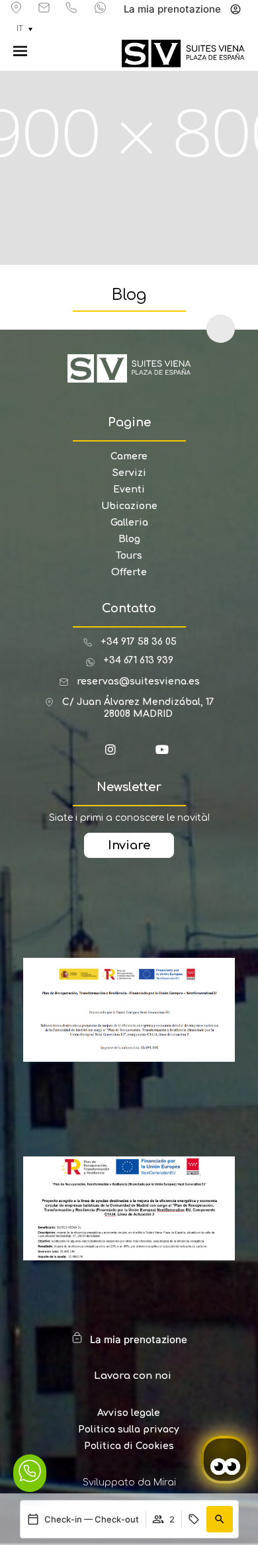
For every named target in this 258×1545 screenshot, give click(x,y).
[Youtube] (168, 755)
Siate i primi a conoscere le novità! (129, 818)
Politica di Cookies (129, 1446)
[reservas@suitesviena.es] (44, 7)
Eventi (129, 489)
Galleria (129, 523)
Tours (129, 556)
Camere (129, 456)
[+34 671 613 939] (100, 7)
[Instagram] (116, 755)
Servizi (129, 473)
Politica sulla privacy (128, 1429)
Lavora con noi (132, 1375)
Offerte (129, 572)
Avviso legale (128, 1413)
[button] (219, 1519)
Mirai (164, 1482)
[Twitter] (142, 755)
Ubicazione (129, 506)
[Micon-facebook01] (91, 755)
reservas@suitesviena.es (138, 681)
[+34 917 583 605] (71, 7)
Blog (129, 539)
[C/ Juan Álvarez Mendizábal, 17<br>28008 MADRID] (49, 702)
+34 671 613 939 (138, 660)
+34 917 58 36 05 (139, 642)
